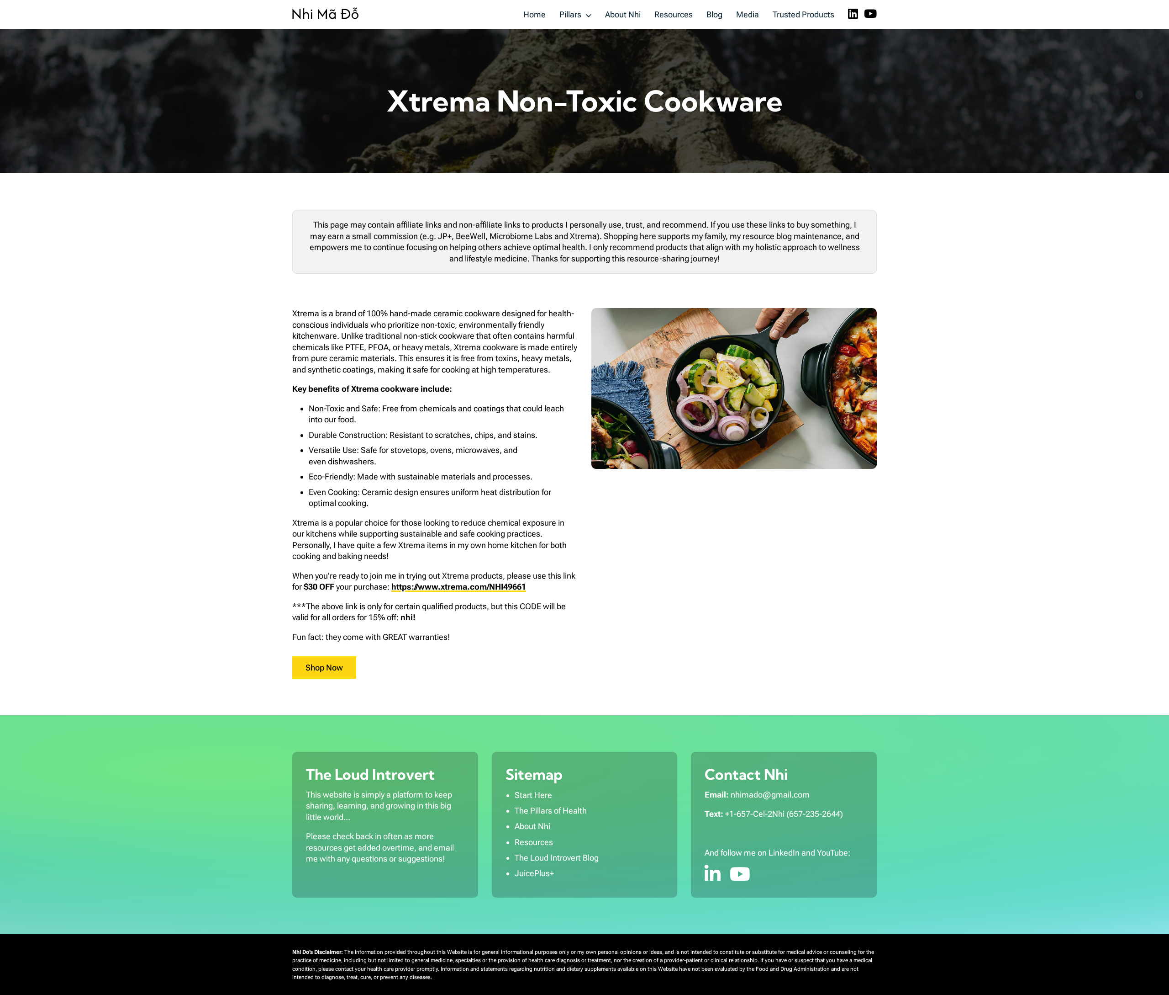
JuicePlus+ (534, 873)
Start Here (533, 795)
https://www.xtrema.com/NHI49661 (458, 586)
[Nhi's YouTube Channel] (740, 874)
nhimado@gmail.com (770, 794)
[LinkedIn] (853, 14)
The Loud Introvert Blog (557, 857)
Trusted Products (803, 14)
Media (747, 14)
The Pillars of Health (551, 810)
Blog (714, 14)
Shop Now (324, 667)
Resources (673, 14)
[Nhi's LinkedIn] (713, 874)
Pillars (570, 14)
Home (534, 14)
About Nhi (623, 14)
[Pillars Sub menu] (588, 15)
